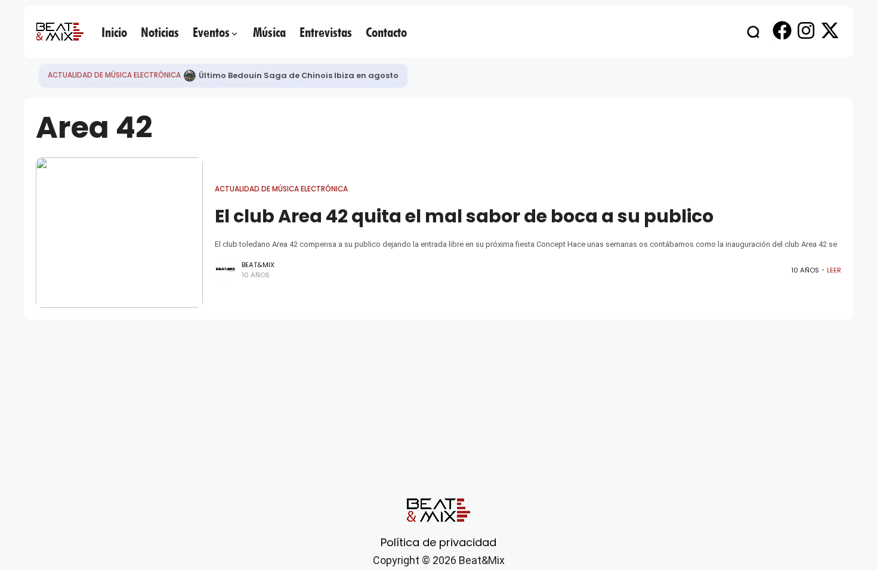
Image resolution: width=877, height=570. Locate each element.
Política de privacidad (438, 542)
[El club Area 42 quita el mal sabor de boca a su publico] (119, 232)
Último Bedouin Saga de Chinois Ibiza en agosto (299, 75)
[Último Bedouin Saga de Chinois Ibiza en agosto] (190, 76)
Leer (834, 270)
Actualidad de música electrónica (114, 75)
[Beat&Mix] (60, 32)
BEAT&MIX (258, 264)
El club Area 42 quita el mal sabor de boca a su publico (464, 216)
